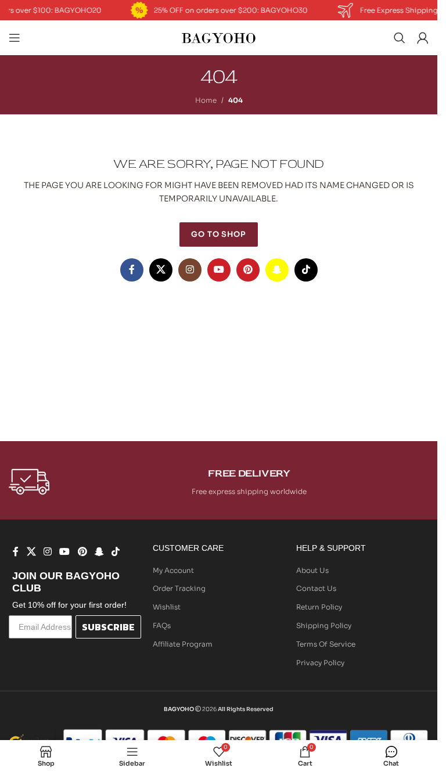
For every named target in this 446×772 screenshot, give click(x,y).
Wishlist (167, 607)
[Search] (399, 37)
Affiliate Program (183, 644)
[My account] (422, 37)
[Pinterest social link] (248, 270)
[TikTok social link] (306, 270)
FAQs (162, 625)
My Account (173, 570)
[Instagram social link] (190, 270)
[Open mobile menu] (14, 37)
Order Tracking (179, 588)
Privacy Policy (320, 662)
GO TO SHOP (218, 234)
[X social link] (160, 270)
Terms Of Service (325, 644)
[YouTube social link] (219, 270)
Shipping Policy (323, 625)
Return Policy (319, 607)
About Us (312, 570)
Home (206, 100)
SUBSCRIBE (108, 627)
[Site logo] (219, 37)
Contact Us (316, 588)
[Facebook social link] (131, 270)
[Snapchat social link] (277, 270)
